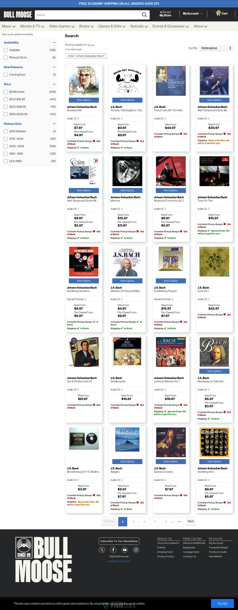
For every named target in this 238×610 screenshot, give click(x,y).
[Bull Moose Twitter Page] (101, 550)
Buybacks (189, 547)
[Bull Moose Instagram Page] (136, 550)
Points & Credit (218, 552)
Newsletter (215, 556)
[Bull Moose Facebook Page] (113, 550)
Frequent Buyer (218, 547)
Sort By (193, 48)
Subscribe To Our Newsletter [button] (119, 541)
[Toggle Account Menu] (201, 14)
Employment (165, 552)
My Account (191, 13)
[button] (30, 42)
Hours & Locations (168, 543)
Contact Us (189, 556)
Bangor (91, 44)
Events (161, 547)
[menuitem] (9, 26)
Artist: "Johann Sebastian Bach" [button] (86, 56)
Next (191, 521)
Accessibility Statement (119, 561)
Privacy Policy (165, 556)
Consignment (191, 552)
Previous (109, 521)
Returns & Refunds (194, 543)
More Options (84, 100)
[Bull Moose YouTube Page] (124, 550)
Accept (222, 603)
